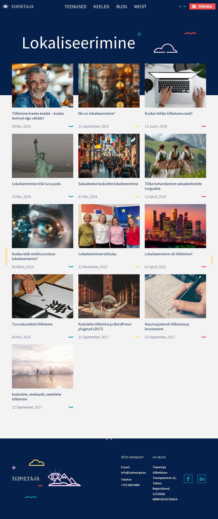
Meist (140, 6)
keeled (101, 6)
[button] (182, 6)
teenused (75, 6)
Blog (121, 6)
